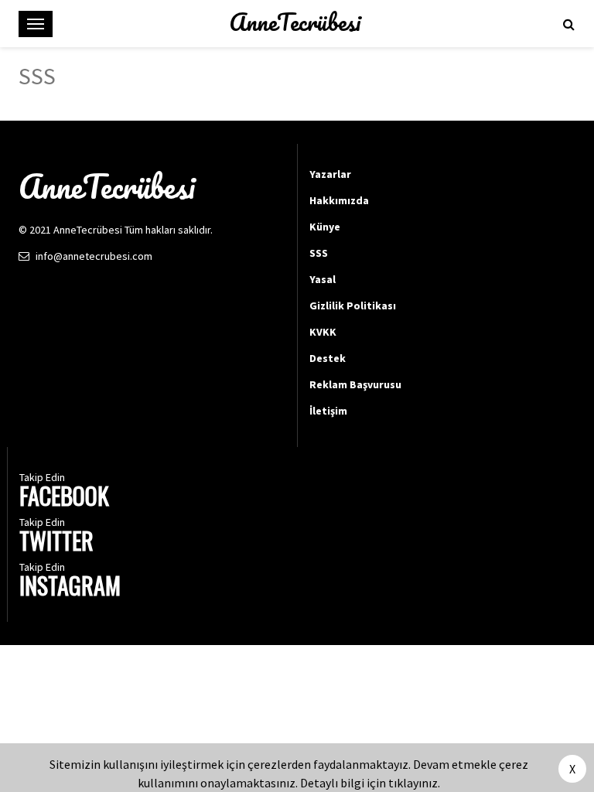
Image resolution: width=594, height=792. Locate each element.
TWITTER (56, 542)
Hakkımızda (339, 200)
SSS (318, 253)
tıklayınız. (414, 782)
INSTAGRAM (70, 587)
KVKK (322, 332)
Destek (327, 358)
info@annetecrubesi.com (94, 256)
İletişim (328, 411)
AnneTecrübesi (294, 22)
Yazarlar (330, 174)
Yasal (322, 279)
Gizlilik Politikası (352, 305)
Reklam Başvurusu (355, 384)
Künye (324, 227)
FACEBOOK (64, 497)
